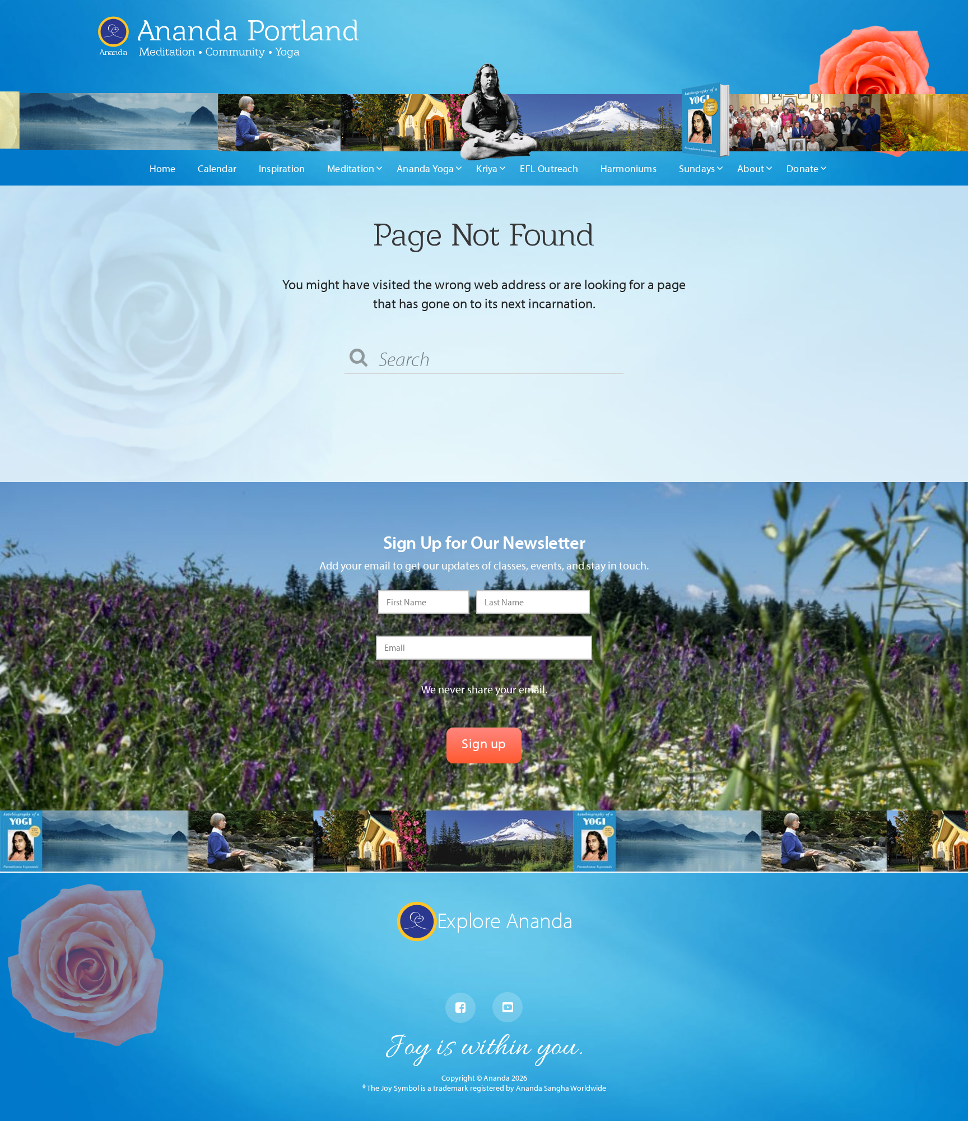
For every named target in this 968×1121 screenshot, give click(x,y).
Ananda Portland (248, 30)
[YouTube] (507, 1007)
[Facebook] (460, 1008)
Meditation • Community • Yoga (219, 51)
